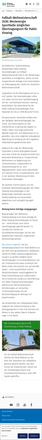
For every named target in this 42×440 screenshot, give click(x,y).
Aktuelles (18, 11)
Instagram (18, 405)
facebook (31, 405)
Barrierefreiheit (7, 411)
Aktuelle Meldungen (32, 11)
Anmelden (9, 397)
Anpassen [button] (4, 436)
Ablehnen (23, 436)
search (34, 4)
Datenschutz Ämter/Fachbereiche (13, 420)
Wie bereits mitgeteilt (11, 244)
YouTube (24, 405)
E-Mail (11, 405)
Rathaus (10, 11)
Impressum (6, 424)
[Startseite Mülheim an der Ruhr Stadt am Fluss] (9, 4)
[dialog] (21, 432)
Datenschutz (6, 416)
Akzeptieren (34, 436)
